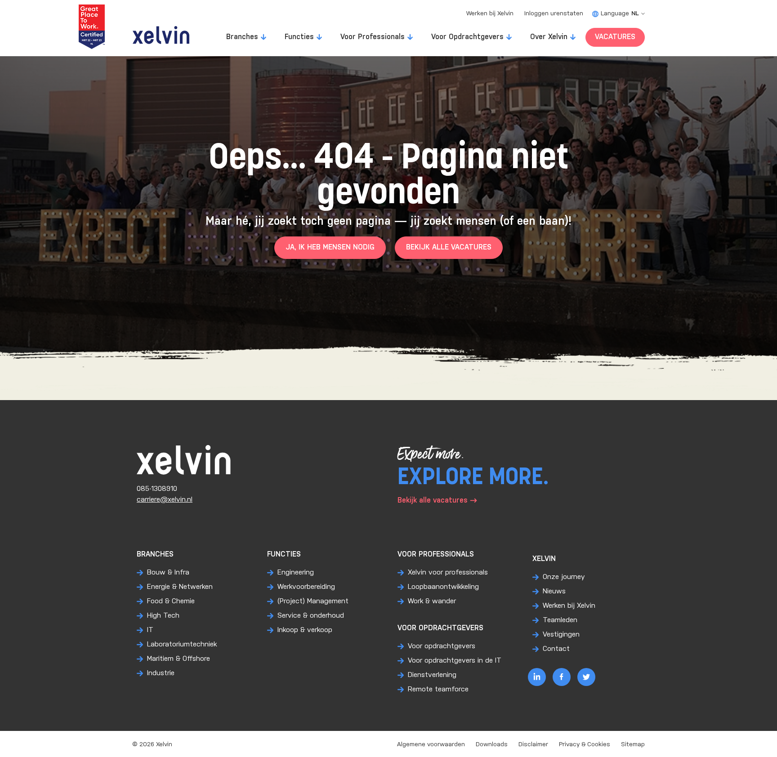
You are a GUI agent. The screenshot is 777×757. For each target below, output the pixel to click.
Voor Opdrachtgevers (467, 37)
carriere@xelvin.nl (164, 499)
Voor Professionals (372, 37)
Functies (299, 37)
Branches (242, 37)
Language (620, 14)
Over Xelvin (548, 37)
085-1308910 (157, 488)
